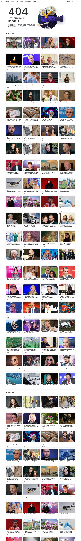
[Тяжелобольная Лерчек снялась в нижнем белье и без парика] (67, 451)
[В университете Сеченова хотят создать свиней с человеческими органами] (31, 115)
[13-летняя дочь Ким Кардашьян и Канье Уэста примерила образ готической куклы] (49, 381)
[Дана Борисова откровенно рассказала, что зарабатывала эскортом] (49, 310)
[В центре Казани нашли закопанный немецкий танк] (31, 133)
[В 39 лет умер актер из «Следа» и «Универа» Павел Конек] (67, 151)
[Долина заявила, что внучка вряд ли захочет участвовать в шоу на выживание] (14, 363)
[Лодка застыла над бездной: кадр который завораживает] (31, 345)
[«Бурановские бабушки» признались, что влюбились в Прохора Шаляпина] (31, 451)
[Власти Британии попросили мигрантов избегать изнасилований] (49, 168)
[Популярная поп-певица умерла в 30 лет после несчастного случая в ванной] (14, 62)
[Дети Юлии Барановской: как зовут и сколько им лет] (14, 492)
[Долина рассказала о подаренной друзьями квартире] (67, 345)
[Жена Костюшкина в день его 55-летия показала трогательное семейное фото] (14, 204)
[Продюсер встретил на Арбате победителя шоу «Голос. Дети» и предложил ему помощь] (49, 204)
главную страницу (20, 26)
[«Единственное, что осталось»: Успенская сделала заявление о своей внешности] (49, 45)
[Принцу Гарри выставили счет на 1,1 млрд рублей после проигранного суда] (14, 451)
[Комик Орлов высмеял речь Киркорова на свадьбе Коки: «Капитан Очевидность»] (49, 451)
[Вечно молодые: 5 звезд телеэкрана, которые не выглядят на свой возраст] (31, 492)
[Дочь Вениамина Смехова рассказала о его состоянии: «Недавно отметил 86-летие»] (14, 168)
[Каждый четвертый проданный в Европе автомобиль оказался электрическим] (31, 381)
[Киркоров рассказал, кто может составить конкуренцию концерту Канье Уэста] (67, 363)
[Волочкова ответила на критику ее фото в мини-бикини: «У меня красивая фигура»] (49, 80)
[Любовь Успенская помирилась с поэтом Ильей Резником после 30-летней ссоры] (14, 328)
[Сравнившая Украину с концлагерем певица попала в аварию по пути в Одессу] (31, 45)
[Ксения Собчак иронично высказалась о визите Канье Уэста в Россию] (14, 398)
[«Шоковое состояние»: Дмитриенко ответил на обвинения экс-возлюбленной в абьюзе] (49, 292)
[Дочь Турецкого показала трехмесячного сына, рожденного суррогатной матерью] (67, 239)
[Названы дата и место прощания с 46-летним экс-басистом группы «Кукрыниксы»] (67, 527)
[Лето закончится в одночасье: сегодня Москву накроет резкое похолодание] (14, 80)
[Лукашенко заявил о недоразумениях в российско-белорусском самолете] (14, 186)
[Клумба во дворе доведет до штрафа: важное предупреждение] (49, 492)
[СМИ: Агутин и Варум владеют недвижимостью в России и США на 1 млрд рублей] (49, 98)
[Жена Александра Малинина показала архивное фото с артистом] (49, 416)
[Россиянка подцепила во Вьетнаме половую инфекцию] (31, 474)
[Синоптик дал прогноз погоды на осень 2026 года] (67, 474)
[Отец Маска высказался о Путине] (49, 328)
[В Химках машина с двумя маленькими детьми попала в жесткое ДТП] (67, 328)
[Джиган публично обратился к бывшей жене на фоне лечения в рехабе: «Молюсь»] (31, 257)
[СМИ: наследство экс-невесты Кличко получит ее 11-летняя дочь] (31, 310)
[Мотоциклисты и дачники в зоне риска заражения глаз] (67, 186)
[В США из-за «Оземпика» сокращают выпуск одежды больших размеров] (14, 239)
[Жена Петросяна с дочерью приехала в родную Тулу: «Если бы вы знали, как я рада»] (67, 80)
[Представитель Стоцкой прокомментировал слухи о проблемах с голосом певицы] (49, 257)
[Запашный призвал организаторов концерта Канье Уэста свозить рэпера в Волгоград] (67, 381)
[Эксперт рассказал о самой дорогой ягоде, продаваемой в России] (14, 98)
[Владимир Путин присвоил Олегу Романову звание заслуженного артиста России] (49, 345)
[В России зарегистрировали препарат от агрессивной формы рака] (67, 204)
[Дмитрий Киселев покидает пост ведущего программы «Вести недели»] (67, 168)
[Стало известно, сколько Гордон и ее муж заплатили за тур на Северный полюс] (31, 239)
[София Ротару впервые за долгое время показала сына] (31, 328)
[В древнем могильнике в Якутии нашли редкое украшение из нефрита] (14, 345)
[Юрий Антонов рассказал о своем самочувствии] (49, 115)
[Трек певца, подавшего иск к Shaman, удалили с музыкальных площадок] (31, 62)
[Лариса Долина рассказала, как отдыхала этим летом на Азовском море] (49, 363)
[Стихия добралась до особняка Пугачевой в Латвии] (14, 310)
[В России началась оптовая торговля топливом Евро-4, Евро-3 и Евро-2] (67, 310)
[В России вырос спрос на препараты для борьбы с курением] (31, 80)
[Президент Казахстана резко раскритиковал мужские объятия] (67, 115)
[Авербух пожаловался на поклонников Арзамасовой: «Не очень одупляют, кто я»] (49, 221)
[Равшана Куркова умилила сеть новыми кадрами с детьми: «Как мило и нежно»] (14, 416)
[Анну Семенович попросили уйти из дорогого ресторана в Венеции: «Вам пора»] (67, 45)
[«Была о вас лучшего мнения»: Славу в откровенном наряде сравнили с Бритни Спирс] (14, 274)
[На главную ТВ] (3, 1)
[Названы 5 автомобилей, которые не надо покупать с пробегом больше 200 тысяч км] (31, 221)
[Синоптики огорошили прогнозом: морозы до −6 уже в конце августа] (67, 292)
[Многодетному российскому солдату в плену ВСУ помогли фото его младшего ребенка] (14, 45)
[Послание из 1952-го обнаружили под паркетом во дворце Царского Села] (67, 62)
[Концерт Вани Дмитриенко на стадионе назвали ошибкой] (67, 133)
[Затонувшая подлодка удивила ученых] (49, 239)
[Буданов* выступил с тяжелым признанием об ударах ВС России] (14, 133)
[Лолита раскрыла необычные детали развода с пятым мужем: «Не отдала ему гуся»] (49, 186)
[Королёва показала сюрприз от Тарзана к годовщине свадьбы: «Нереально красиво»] (14, 151)
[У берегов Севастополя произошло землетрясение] (14, 381)
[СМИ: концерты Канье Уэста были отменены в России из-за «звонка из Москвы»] (67, 434)
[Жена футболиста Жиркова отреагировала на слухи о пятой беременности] (31, 274)
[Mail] (1, 1)
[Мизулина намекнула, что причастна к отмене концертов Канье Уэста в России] (31, 292)
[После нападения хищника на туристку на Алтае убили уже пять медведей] (67, 492)
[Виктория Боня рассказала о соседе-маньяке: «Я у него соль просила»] (31, 434)
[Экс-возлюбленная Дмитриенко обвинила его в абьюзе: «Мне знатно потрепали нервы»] (31, 168)
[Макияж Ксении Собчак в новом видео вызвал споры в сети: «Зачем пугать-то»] (67, 274)
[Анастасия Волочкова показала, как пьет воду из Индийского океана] (67, 416)
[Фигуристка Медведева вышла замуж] (49, 133)
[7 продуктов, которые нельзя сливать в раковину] (49, 398)
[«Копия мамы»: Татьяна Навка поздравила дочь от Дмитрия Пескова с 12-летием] (31, 98)
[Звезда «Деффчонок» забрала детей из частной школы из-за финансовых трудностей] (31, 398)
